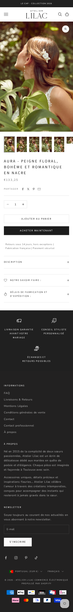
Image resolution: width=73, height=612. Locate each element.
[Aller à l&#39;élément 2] (21, 144)
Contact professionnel (19, 425)
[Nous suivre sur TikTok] (36, 558)
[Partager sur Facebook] (22, 189)
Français (54, 571)
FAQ (7, 393)
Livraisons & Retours (18, 399)
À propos (10, 432)
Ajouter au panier (36, 219)
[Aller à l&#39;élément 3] (34, 144)
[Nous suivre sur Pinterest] (26, 558)
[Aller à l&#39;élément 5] (59, 144)
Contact (9, 419)
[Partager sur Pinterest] (33, 189)
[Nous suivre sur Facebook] (6, 558)
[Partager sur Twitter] (28, 189)
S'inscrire (18, 542)
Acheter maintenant (36, 230)
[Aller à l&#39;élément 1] (9, 144)
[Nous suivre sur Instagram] (16, 558)
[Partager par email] (39, 189)
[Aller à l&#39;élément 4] (46, 144)
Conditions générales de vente (24, 412)
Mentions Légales (16, 406)
